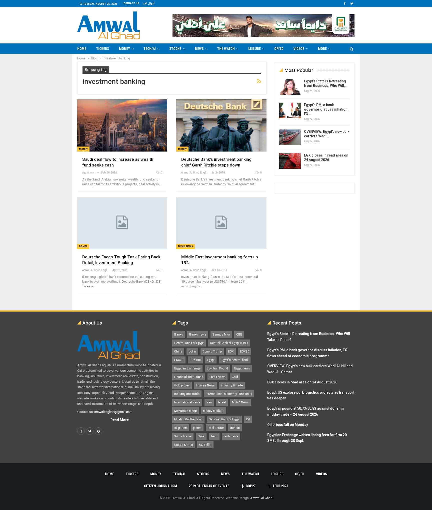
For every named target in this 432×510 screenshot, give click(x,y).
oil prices (180, 428)
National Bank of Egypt (224, 419)
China (178, 351)
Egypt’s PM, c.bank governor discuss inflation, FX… (326, 109)
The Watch (226, 49)
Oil (248, 419)
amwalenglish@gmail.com (113, 412)
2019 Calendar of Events (209, 486)
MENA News (185, 246)
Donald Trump (212, 351)
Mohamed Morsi (185, 411)
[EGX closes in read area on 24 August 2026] (290, 161)
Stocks (175, 49)
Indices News (205, 385)
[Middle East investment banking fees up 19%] (221, 223)
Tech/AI (150, 49)
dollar (192, 351)
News (199, 49)
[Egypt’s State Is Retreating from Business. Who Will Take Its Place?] (290, 87)
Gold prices (182, 385)
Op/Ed (279, 49)
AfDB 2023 (280, 486)
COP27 (251, 486)
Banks (83, 246)
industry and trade (187, 394)
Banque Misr (221, 334)
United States (183, 445)
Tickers (102, 49)
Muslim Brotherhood (188, 419)
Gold (235, 377)
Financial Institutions (188, 377)
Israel (222, 402)
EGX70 (179, 360)
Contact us (131, 3)
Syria (201, 436)
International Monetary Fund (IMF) (229, 394)
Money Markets (213, 411)
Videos (299, 49)
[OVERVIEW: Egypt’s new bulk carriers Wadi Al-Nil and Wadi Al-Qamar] (290, 137)
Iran (209, 402)
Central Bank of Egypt (189, 343)
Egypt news (242, 368)
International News (187, 402)
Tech (214, 436)
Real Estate (216, 428)
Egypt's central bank (234, 360)
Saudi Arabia (183, 436)
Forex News (218, 377)
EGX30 (244, 351)
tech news (231, 436)
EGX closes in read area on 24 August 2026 (302, 382)
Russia (235, 428)
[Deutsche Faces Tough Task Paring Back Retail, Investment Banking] (122, 223)
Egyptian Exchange (187, 368)
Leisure (254, 49)
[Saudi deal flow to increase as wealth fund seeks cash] (122, 125)
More (322, 49)
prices (197, 428)
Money (124, 49)
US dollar (205, 445)
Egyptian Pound (217, 368)
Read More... (121, 420)
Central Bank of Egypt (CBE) (229, 343)
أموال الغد (148, 3)
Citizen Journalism (160, 486)
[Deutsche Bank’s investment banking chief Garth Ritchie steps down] (221, 125)
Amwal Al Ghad (261, 498)
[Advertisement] (57, 129)
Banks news (197, 334)
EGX (231, 351)
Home (81, 49)
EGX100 (195, 360)
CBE (239, 334)
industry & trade (232, 385)
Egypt (210, 360)
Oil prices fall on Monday (287, 425)
